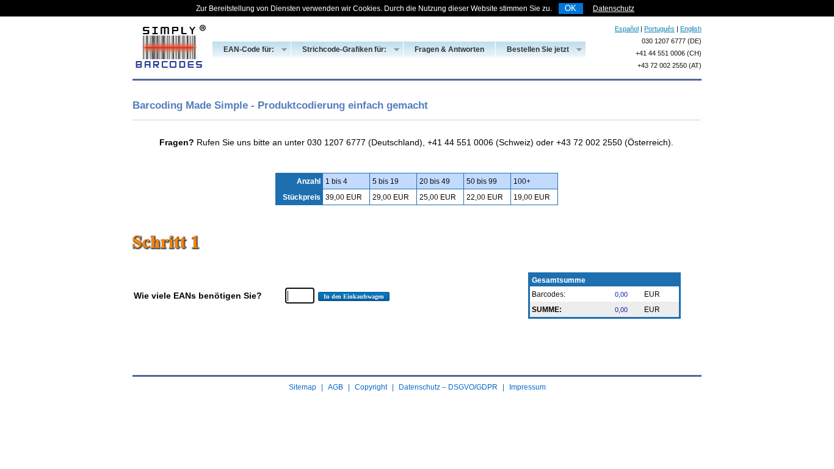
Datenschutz (613, 8)
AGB (335, 387)
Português (659, 28)
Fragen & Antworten (449, 49)
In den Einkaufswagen (354, 296)
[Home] (169, 76)
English (691, 28)
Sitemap (302, 387)
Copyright (371, 387)
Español (627, 28)
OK (570, 8)
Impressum (527, 387)
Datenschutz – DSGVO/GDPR (448, 387)
